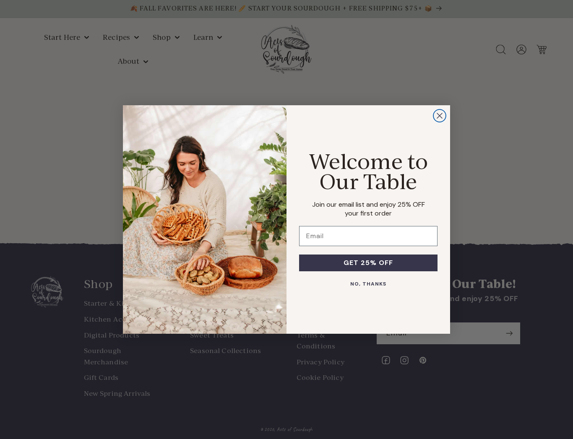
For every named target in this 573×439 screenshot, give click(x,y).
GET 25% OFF (368, 262)
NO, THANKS (368, 284)
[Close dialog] (439, 115)
